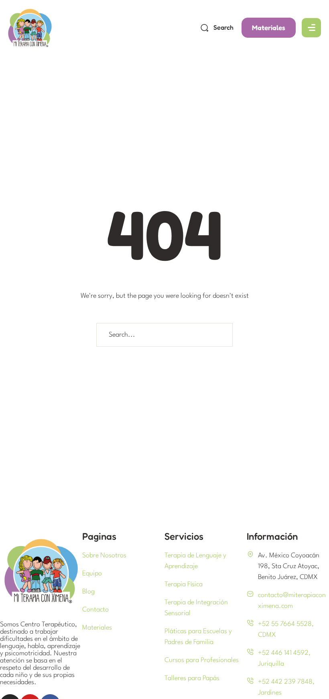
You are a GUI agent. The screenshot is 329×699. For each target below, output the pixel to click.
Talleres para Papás (191, 678)
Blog (88, 591)
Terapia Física (183, 584)
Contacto (95, 609)
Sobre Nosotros (104, 555)
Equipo (92, 573)
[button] (269, 28)
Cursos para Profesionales (201, 660)
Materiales (97, 627)
